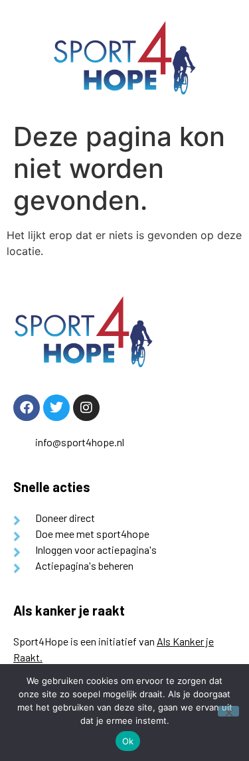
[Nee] (228, 711)
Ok (128, 741)
